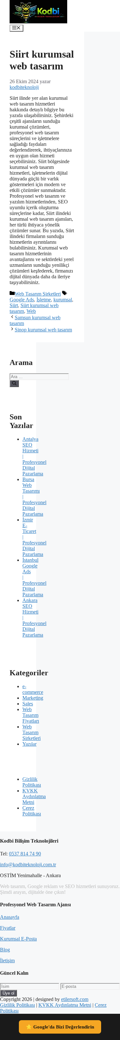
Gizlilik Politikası (31, 782)
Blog (5, 949)
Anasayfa (9, 917)
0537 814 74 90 (25, 853)
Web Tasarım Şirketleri (38, 294)
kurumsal (62, 299)
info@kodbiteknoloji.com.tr (28, 864)
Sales (27, 703)
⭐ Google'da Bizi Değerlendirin (60, 1026)
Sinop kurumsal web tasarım (43, 329)
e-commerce (32, 689)
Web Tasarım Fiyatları (30, 715)
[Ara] (14, 383)
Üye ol (8, 993)
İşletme (43, 299)
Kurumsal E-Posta (18, 938)
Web (31, 311)
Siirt (14, 305)
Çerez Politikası (31, 810)
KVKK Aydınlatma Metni (34, 796)
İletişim (7, 960)
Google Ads (22, 299)
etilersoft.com (74, 999)
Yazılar (29, 744)
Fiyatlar (7, 928)
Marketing (32, 698)
